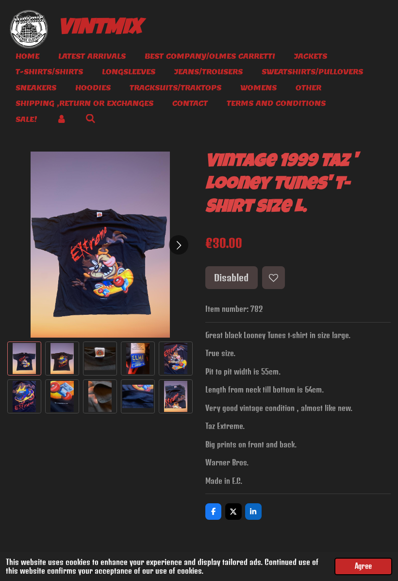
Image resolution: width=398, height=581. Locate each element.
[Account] (61, 120)
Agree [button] (363, 566)
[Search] (90, 119)
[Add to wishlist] (273, 277)
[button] (24, 359)
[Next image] (178, 245)
